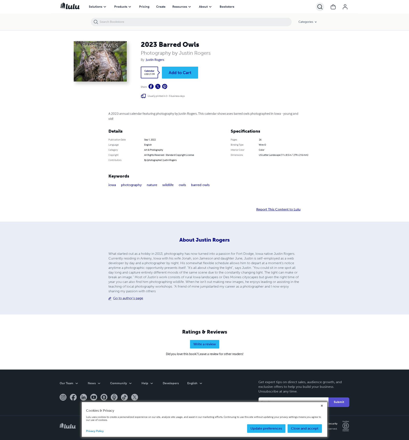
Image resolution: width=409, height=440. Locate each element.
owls (182, 185)
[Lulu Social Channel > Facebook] (73, 397)
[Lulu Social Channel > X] (134, 397)
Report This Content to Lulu (278, 209)
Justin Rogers (155, 60)
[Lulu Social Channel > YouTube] (93, 397)
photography (131, 185)
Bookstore (227, 7)
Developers (171, 383)
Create (161, 7)
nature (152, 185)
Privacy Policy (95, 431)
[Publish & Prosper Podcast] (114, 397)
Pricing (144, 7)
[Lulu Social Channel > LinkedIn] (83, 397)
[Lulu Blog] (104, 397)
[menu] (104, 6)
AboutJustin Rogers (204, 240)
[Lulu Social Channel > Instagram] (63, 397)
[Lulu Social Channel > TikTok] (124, 397)
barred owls (200, 185)
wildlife (168, 185)
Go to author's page (128, 298)
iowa (112, 185)
